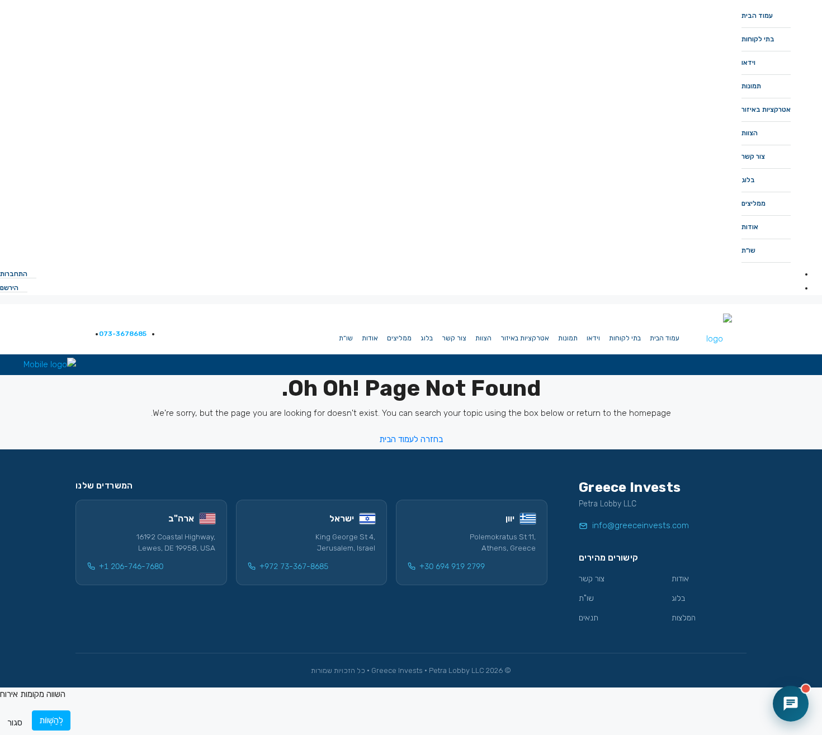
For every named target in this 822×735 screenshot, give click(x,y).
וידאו (748, 63)
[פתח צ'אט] (791, 704)
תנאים (588, 618)
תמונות (751, 86)
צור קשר (753, 156)
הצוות (749, 133)
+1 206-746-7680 (131, 566)
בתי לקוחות (757, 39)
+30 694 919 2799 (452, 566)
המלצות (684, 618)
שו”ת (748, 250)
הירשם (10, 288)
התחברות (14, 274)
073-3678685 (122, 334)
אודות (749, 227)
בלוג (748, 180)
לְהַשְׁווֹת (51, 720)
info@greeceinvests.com (640, 525)
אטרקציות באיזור (766, 109)
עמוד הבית (757, 16)
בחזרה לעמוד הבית (411, 439)
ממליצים (753, 203)
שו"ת (586, 598)
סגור (14, 723)
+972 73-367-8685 (293, 566)
